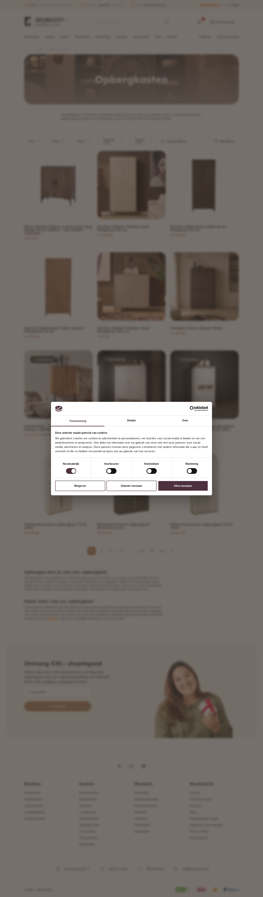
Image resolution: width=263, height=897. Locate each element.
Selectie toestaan (131, 485)
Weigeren (80, 485)
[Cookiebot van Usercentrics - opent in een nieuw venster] (192, 408)
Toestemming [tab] (77, 420)
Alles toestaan (183, 485)
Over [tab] (185, 420)
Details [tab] (131, 420)
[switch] (111, 471)
